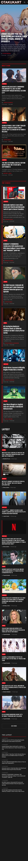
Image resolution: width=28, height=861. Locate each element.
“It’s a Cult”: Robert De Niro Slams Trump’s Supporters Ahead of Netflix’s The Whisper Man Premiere (14, 512)
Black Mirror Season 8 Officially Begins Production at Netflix (14, 368)
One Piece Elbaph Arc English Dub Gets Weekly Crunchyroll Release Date (13, 406)
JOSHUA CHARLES (8, 102)
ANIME (5, 240)
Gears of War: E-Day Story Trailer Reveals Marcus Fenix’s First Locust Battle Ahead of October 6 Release (13, 128)
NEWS (3, 30)
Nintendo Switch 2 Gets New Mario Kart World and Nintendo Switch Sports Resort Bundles (13, 207)
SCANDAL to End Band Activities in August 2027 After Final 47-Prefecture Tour (14, 659)
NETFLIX (6, 364)
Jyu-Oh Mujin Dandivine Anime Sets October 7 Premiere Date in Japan (12, 715)
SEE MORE (14, 726)
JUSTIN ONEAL (7, 139)
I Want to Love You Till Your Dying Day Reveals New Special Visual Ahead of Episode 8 (14, 37)
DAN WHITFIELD (9, 219)
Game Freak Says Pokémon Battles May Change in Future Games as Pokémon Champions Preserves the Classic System (13, 600)
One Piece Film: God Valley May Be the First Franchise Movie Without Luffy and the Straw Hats (13, 454)
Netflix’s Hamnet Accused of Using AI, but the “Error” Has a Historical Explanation (13, 483)
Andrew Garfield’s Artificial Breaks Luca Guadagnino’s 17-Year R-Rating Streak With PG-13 (13, 571)
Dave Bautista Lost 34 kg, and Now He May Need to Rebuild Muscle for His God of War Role (14, 687)
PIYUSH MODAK (7, 53)
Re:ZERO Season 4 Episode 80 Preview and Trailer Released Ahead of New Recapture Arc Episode (13, 288)
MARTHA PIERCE (9, 260)
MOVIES (4, 478)
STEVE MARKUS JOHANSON (12, 343)
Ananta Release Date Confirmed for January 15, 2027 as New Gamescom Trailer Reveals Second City (14, 89)
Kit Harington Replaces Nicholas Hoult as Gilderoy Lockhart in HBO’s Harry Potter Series (14, 329)
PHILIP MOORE (8, 419)
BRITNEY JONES (7, 173)
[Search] (24, 2)
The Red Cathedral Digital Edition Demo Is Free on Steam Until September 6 (13, 165)
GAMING (4, 83)
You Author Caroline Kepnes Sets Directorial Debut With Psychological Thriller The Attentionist (13, 630)
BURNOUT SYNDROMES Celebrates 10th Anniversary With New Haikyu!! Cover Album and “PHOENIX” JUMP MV (14, 247)
